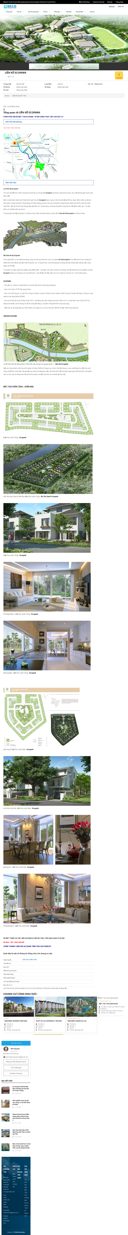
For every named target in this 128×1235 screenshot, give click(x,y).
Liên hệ (92, 12)
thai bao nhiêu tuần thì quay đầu (56, 988)
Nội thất (68, 12)
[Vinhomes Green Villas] (81, 1006)
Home (7, 96)
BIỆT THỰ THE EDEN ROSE (108, 1004)
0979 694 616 (14, 1053)
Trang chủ (9, 12)
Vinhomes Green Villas (76, 1021)
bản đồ (11, 77)
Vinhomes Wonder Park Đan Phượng (15, 1021)
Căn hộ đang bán (33, 12)
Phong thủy (79, 12)
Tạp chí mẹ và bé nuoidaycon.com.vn (19, 988)
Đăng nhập (119, 2)
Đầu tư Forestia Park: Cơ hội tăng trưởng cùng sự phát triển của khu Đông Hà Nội (21, 1146)
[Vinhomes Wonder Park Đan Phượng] (18, 1006)
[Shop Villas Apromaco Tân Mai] (50, 1006)
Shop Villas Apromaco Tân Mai (49, 1021)
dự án (10, 985)
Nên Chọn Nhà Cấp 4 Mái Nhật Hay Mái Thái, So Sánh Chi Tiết (22, 2)
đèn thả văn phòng (14, 122)
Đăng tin (121, 6)
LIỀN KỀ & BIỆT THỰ (19, 96)
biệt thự (65, 300)
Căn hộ (19, 12)
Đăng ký (109, 2)
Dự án (6, 1018)
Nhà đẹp (57, 12)
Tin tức (45, 12)
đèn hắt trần (11, 182)
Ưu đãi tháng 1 (85, 2)
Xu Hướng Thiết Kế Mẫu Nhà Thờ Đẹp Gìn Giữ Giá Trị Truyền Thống (20, 1088)
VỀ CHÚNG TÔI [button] (6, 1169)
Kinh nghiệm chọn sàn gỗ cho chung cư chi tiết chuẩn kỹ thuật (21, 1102)
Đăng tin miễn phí (98, 2)
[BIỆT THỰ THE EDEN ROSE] (108, 998)
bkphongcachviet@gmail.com (18, 1057)
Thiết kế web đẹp (19, 1232)
